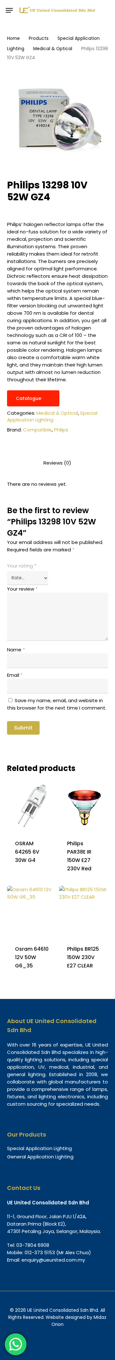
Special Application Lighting (52, 416)
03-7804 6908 (32, 1245)
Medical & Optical (52, 49)
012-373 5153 (40, 1252)
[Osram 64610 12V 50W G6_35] (32, 911)
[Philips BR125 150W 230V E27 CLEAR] (84, 911)
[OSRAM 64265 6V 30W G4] (32, 805)
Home (13, 38)
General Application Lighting (40, 1157)
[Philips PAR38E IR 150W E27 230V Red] (84, 805)
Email (15, 675)
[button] (9, 10)
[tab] (57, 463)
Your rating (21, 566)
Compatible (37, 429)
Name (16, 649)
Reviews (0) (57, 463)
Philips (61, 429)
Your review (22, 588)
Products (39, 38)
